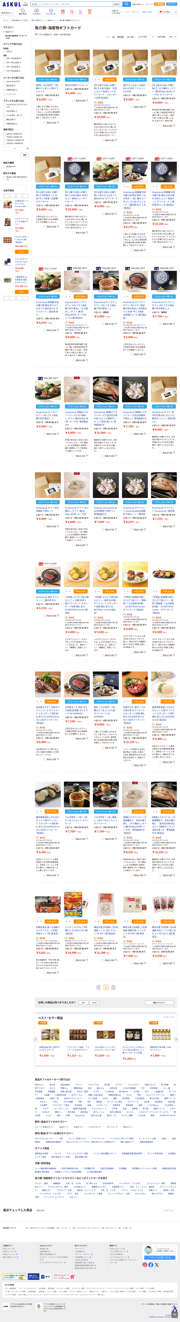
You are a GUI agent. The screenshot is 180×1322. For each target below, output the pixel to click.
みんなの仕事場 (115, 1254)
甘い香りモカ (91, 1183)
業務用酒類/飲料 (146, 1142)
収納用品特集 (168, 1292)
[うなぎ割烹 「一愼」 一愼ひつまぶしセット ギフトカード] (77, 794)
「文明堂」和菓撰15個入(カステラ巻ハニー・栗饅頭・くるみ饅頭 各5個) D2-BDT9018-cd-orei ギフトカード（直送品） (135, 603)
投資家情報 (44, 1252)
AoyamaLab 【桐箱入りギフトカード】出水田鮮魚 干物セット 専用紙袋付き (135, 415)
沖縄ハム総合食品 (95, 1095)
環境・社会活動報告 (46, 1254)
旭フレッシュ (98, 1112)
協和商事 (158, 1102)
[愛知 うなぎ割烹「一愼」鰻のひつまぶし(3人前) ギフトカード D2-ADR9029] (106, 684)
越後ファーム (159, 1109)
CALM (105, 1098)
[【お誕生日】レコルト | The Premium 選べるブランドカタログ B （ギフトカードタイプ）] (8, 204)
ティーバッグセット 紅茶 (119, 1194)
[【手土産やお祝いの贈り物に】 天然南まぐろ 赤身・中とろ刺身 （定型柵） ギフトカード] (48, 169)
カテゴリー (6, 13)
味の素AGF (123, 1091)
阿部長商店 (65, 1085)
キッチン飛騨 (127, 1115)
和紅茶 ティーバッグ (86, 1190)
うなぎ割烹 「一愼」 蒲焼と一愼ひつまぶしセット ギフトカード (105, 820)
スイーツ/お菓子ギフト (44, 1127)
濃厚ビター (46, 1190)
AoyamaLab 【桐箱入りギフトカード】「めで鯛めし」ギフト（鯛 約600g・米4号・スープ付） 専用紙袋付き (76, 418)
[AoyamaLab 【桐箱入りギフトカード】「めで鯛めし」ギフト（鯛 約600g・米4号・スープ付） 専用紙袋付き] (77, 389)
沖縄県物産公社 (114, 1095)
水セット (73, 1197)
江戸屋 (136, 1091)
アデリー (78, 1085)
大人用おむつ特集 (154, 1292)
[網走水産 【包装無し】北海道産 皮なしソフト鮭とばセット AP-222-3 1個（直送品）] (164, 904)
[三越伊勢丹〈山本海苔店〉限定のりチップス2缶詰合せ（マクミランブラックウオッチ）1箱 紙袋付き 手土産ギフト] (8, 280)
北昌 (124, 1109)
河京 (89, 1102)
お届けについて (8, 1252)
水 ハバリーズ (111, 1228)
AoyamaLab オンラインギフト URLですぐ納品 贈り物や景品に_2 (105, 305)
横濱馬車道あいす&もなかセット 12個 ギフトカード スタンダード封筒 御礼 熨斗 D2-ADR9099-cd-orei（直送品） (163, 713)
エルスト (130, 1112)
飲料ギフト (128, 1127)
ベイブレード (65, 1228)
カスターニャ (102, 1105)
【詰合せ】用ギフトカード (76, 85)
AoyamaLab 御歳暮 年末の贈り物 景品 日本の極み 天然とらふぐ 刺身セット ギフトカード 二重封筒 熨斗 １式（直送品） (163, 198)
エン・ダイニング (61, 1109)
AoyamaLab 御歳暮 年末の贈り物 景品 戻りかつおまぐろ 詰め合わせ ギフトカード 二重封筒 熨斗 (47, 308)
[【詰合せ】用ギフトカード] (77, 62)
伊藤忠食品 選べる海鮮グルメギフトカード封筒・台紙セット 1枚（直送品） (48, 930)
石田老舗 (153, 1088)
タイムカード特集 (63, 1288)
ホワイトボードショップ (95, 1288)
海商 (140, 1105)
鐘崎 (115, 1098)
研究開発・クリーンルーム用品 (144, 1168)
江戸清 (114, 1109)
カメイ (48, 1115)
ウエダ (96, 1091)
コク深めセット (79, 1187)
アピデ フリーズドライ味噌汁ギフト (21, 221)
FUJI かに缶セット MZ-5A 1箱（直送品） (22, 239)
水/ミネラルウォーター (44, 1138)
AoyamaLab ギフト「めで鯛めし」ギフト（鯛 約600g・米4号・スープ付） (77, 511)
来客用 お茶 (168, 1190)
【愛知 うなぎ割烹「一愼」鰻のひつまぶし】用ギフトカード (47, 88)
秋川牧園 (164, 1085)
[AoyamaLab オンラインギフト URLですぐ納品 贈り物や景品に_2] (106, 279)
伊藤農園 (51, 1091)
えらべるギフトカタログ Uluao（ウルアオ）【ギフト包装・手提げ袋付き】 (21, 262)
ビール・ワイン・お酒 (147, 1138)
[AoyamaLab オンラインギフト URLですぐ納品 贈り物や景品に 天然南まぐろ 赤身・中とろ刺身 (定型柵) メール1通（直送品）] (135, 279)
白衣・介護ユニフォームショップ (29, 1295)
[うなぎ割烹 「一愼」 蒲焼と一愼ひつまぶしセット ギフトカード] (106, 794)
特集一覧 (100, 1295)
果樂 (152, 1115)
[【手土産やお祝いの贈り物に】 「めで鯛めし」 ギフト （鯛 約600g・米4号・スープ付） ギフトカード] (164, 62)
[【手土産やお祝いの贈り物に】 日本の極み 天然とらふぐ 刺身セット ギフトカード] (77, 169)
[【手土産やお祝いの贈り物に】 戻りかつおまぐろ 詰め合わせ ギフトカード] (106, 169)
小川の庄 (141, 1115)
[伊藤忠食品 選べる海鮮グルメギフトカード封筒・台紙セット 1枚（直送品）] (48, 904)
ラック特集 (150, 1288)
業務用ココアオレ (99, 1187)
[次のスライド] (22, 196)
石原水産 (113, 1088)
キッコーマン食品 (114, 1102)
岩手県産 (78, 1105)
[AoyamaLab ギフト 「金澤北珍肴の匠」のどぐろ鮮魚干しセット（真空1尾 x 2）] (164, 389)
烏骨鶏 (134, 1109)
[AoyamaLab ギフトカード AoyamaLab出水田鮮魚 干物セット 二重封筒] (135, 485)
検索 (126, 4)
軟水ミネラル (157, 1194)
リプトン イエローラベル (132, 1190)
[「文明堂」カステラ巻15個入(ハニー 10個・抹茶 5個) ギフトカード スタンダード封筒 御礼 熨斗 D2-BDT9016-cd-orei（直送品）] (77, 574)
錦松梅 (99, 1102)
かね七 (55, 1102)
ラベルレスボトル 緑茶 (58, 1187)
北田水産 (171, 1102)
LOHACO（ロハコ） (116, 1249)
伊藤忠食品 (77, 1088)
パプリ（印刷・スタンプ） (118, 1252)
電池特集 (51, 1288)
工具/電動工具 (89, 1168)
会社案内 (43, 1249)
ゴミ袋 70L (127, 1228)
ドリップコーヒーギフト (54, 1197)
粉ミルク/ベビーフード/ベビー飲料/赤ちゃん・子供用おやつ (91, 1142)
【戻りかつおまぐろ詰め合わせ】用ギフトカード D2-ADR (134, 88)
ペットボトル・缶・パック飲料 (122, 1138)
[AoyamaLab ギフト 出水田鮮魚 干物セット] (48, 485)
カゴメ (129, 1095)
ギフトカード (112, 1127)
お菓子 (164, 1138)
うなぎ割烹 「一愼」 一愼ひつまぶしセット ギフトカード (77, 820)
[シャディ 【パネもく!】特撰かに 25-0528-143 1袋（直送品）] (77, 904)
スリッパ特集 (52, 1292)
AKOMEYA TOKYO (168, 1115)
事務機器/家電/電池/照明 (132, 1153)
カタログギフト (95, 1127)
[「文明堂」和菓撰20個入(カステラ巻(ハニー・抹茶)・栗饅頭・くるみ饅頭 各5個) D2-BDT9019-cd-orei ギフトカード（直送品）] (164, 574)
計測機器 (123, 1168)
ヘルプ (150, 4)
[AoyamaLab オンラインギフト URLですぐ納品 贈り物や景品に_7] (48, 389)
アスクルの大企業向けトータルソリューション (124, 1261)
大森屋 (47, 1095)
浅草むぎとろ (150, 1085)
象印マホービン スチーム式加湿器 (42, 1228)
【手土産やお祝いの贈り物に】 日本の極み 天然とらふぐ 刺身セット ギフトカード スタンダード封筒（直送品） (105, 91)
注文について (7, 1249)
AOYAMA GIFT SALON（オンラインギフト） (77, 325)
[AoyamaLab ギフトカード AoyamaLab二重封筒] (164, 485)
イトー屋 (166, 1088)
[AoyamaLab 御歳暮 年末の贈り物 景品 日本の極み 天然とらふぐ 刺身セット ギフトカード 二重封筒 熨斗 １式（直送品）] (164, 169)
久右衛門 (43, 1105)
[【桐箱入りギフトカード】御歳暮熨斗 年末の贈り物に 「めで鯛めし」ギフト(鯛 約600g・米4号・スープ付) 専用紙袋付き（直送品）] (135, 794)
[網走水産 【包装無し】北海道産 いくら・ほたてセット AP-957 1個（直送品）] (106, 904)
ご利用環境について (82, 1257)
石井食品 (71, 1112)
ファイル (57, 1153)
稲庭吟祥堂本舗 (79, 1109)
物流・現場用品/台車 (70, 1168)
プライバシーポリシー (82, 1254)
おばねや (46, 1112)
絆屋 (68, 1115)
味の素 (52, 1085)
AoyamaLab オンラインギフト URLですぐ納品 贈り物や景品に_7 (47, 415)
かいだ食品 (92, 1098)
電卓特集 (42, 1288)
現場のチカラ (94, 1292)
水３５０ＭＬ (140, 1194)
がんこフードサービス (155, 1095)
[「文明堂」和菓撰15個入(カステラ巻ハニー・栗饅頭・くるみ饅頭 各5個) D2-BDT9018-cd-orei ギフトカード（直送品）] (135, 574)
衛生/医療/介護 (81, 1157)
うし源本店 (109, 1091)
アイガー (119, 1085)
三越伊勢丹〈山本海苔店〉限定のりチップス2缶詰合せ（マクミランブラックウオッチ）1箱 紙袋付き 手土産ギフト (21, 280)
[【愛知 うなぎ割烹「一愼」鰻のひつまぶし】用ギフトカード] (48, 62)
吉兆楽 (146, 1102)
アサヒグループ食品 (61, 1105)
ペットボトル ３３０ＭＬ (130, 1183)
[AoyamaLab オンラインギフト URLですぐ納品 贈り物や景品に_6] (164, 279)
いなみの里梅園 (129, 1088)
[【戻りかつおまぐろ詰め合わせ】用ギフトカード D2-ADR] (135, 62)
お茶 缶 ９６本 (73, 1183)
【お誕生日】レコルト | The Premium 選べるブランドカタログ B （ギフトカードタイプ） (21, 204)
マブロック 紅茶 (64, 1190)
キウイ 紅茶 (72, 1194)
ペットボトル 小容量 (93, 1194)
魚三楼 (145, 1109)
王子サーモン (76, 1095)
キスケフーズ (132, 1102)
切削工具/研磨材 (107, 1168)
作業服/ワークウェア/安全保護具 (68, 1172)
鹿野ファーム (169, 1098)
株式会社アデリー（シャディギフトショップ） (77, 941)
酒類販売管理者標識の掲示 (84, 1265)
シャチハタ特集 (10, 1295)
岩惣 (58, 1115)
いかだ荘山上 (153, 1105)
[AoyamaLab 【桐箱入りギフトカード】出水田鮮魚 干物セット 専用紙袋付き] (135, 389)
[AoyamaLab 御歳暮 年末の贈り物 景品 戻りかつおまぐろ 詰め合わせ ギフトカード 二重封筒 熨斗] (48, 279)
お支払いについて (9, 1254)
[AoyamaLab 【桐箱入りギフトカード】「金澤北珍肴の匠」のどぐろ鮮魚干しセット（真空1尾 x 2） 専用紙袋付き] (106, 389)
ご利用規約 (78, 1252)
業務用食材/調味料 (53, 1142)
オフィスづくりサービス (69, 1295)
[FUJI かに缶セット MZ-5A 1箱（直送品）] (8, 240)
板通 (89, 1105)
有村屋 (107, 1085)
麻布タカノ (39, 1085)
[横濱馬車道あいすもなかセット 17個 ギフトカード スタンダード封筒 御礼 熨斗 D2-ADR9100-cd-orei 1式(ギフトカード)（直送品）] (48, 794)
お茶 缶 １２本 (108, 1190)
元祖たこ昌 (54, 1098)
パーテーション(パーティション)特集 (120, 1288)
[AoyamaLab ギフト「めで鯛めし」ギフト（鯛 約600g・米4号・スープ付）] (77, 485)
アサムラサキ (93, 1085)
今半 (143, 1088)
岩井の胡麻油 (115, 1112)
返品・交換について (9, 1257)
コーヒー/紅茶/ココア (77, 1138)
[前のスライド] (9, 196)
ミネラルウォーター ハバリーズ (88, 1228)
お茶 (61, 1138)
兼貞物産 (129, 1105)
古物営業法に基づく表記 (83, 1263)
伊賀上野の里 (66, 1091)
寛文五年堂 (154, 1098)
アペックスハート (99, 1109)
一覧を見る (40, 1210)
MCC (147, 1091)
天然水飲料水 (108, 1183)
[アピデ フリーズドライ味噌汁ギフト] (8, 222)
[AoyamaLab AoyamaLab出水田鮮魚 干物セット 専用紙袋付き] (106, 485)
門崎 (80, 1102)
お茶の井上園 (95, 1115)
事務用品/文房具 (41, 1153)
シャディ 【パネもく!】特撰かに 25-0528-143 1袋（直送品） (76, 930)
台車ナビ (104, 1292)
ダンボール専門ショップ (78, 1292)
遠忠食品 (84, 1112)
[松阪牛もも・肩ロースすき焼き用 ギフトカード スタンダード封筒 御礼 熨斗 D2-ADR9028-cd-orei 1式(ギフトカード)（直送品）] (135, 684)
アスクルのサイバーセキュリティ (51, 1262)
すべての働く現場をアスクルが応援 (122, 1292)
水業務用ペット (118, 1187)
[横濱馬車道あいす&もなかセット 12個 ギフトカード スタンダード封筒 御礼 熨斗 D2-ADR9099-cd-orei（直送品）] (164, 684)
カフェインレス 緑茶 (156, 1183)
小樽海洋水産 (60, 1095)
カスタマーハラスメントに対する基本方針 (54, 1258)
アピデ (46, 1109)
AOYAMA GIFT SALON (102, 105)
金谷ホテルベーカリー (73, 1098)
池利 (90, 1088)
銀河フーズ (111, 1115)
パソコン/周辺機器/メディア (104, 1153)
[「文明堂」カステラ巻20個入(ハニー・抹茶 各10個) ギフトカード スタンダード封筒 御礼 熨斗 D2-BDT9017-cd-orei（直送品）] (106, 574)
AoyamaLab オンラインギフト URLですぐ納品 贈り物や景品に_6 (163, 305)
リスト (109, 37)
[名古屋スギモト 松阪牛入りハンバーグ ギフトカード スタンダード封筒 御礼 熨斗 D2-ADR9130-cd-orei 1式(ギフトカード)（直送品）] (48, 684)
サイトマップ (79, 1249)
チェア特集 (140, 1288)
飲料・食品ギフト (37, 20)
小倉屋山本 (159, 1091)
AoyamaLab (80, 1115)
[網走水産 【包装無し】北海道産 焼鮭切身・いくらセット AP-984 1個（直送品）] (135, 904)
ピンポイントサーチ (87, 1295)
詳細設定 (116, 4)
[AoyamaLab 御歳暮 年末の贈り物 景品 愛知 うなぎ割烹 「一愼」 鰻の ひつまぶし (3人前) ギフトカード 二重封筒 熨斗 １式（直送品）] (135, 169)
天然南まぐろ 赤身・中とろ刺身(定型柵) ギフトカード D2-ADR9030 (76, 710)
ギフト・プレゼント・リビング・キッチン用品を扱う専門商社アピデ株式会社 (106, 941)
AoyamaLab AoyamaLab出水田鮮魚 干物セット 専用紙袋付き (105, 511)
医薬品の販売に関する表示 (84, 1268)
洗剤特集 (41, 1292)
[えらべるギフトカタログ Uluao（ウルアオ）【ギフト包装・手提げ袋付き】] (8, 262)
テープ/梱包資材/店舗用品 (45, 1168)
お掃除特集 (32, 1292)
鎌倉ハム (58, 1112)
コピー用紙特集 (10, 1288)
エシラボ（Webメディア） (118, 1257)
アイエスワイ (133, 1085)
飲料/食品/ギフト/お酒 (19, 20)
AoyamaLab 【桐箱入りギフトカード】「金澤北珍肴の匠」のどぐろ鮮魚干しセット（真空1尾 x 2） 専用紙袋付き (105, 418)
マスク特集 (142, 1292)
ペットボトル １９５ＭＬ (51, 1194)
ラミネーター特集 (78, 1288)
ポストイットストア (51, 1295)
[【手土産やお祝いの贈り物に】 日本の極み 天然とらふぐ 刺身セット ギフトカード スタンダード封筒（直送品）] (106, 62)
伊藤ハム (64, 1088)
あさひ (52, 1088)
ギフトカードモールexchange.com (48, 941)
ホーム (5, 20)
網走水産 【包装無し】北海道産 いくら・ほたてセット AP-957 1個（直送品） (106, 930)
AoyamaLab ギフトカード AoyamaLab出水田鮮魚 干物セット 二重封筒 (134, 511)
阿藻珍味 (116, 1105)
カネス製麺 (68, 1102)
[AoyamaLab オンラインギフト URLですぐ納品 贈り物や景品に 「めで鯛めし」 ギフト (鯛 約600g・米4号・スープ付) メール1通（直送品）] (77, 279)
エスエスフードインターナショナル (154, 1112)
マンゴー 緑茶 (41, 1183)
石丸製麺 (38, 1091)
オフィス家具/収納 (155, 1153)
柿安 (139, 1095)
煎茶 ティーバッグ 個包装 (142, 1187)
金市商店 (126, 1098)
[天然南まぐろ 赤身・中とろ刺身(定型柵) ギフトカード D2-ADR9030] (77, 684)
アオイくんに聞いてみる (160, 1257)
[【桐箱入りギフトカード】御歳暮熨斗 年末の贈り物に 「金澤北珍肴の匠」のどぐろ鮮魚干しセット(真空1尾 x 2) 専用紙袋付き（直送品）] (164, 794)
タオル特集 (63, 1292)
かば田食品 (139, 1098)
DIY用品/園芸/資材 (94, 1172)
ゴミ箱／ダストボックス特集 (15, 1292)
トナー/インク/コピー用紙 (77, 1153)
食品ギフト (51, 20)
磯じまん (100, 1088)
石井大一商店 (82, 1091)
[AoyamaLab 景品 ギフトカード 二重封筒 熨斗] (48, 574)
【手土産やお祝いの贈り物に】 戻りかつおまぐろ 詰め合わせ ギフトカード (106, 195)
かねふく (43, 1102)
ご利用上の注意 (80, 1260)
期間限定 (57, 1183)
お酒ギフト (78, 1127)
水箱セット (153, 1190)
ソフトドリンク (97, 1138)
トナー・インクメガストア (27, 1288)
